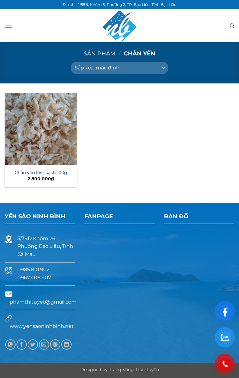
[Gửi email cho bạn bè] (44, 344)
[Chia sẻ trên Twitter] (33, 344)
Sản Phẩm (99, 53)
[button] (8, 25)
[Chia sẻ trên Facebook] (21, 344)
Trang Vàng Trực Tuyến (134, 369)
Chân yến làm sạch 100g (41, 172)
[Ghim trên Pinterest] (55, 344)
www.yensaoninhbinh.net (42, 326)
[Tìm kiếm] (232, 26)
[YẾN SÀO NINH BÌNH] (119, 25)
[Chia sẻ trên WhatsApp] (10, 344)
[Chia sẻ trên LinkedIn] (66, 344)
